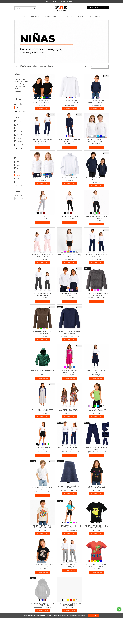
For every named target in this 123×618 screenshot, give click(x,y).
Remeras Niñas (19, 79)
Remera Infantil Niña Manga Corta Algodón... (42, 565)
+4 (46, 213)
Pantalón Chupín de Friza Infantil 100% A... (96, 217)
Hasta (21, 195)
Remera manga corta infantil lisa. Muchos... (42, 102)
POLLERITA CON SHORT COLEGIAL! (42, 448)
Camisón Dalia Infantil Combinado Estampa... (69, 371)
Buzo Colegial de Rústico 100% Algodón (69, 333)
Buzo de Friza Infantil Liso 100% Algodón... (96, 294)
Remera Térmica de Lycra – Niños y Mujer (42, 333)
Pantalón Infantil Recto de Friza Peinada (96, 256)
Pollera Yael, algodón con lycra (69, 487)
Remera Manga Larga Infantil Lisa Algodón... (69, 102)
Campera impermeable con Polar (42, 371)
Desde (16, 195)
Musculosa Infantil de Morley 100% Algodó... (96, 410)
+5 (75, 97)
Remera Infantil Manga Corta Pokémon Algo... (42, 527)
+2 (73, 213)
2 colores (42, 136)
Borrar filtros (19, 111)
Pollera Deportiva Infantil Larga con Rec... (96, 371)
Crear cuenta (92, 10)
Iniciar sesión (103, 10)
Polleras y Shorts (19, 86)
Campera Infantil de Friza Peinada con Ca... (96, 179)
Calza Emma (42, 216)
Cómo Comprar (94, 16)
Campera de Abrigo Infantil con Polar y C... (42, 604)
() (98, 7)
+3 (72, 561)
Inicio (25, 16)
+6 (49, 97)
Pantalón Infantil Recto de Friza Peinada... (42, 256)
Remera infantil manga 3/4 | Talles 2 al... (69, 256)
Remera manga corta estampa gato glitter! (96, 487)
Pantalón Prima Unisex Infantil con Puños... (42, 140)
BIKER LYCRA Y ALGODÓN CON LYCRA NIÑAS (69, 527)
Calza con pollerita (69, 216)
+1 (76, 522)
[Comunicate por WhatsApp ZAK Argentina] (119, 609)
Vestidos (17, 89)
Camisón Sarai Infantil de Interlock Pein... (42, 410)
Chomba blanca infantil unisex (42, 488)
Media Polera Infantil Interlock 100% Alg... (96, 140)
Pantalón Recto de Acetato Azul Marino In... (69, 448)
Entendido (93, 616)
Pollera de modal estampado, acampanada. (69, 410)
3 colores (42, 405)
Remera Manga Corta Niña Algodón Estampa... (96, 565)
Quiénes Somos (66, 16)
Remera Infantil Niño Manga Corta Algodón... (96, 527)
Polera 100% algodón (70, 178)
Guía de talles (50, 16)
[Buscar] (34, 8)
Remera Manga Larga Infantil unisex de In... (97, 102)
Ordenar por (86, 66)
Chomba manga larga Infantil (69, 294)
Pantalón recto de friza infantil (96, 448)
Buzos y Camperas (20, 84)
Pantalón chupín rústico (69, 564)
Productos (35, 16)
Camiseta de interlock (42, 178)
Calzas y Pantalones (21, 81)
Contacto (80, 16)
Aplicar (26, 198)
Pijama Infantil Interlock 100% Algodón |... (69, 140)
